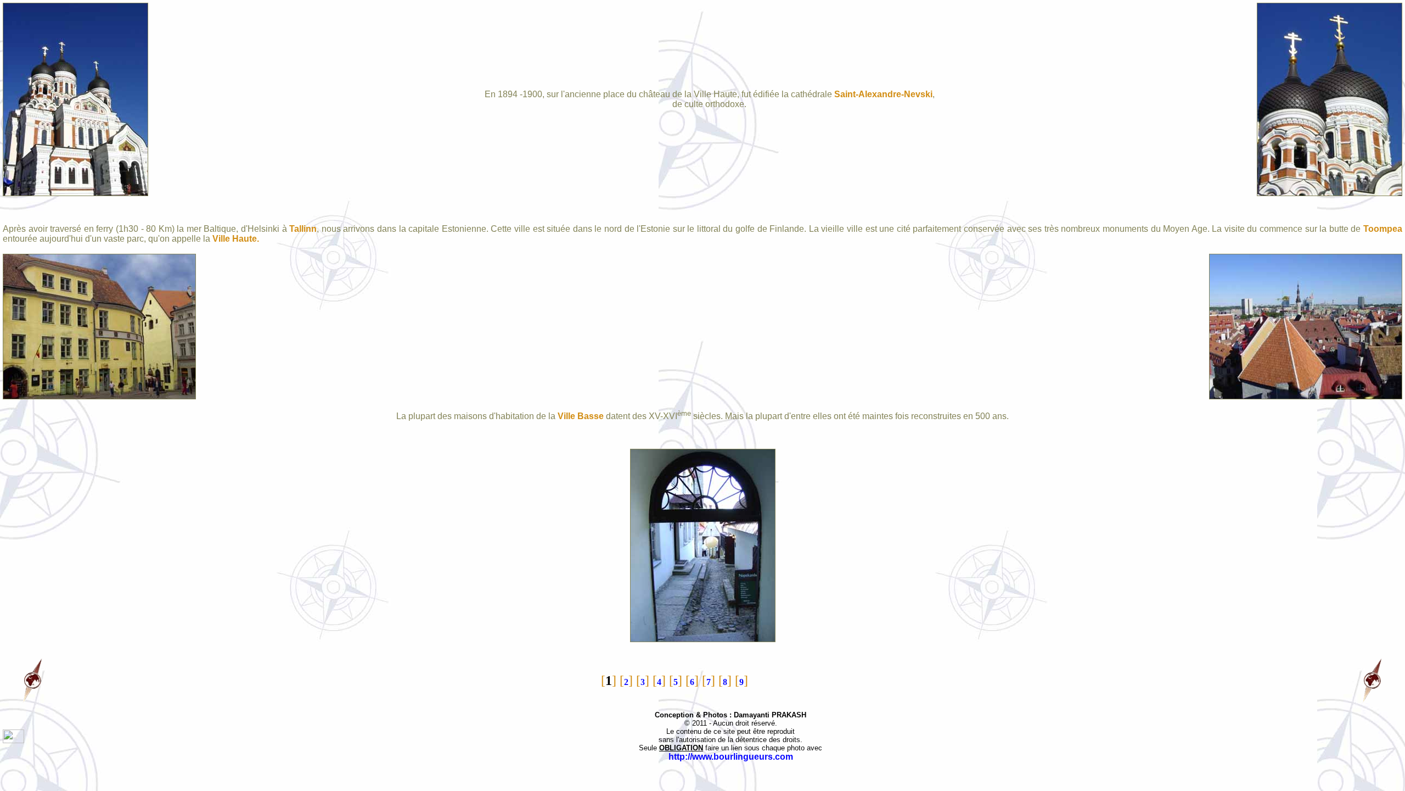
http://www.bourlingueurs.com (730, 756)
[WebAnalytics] (13, 740)
